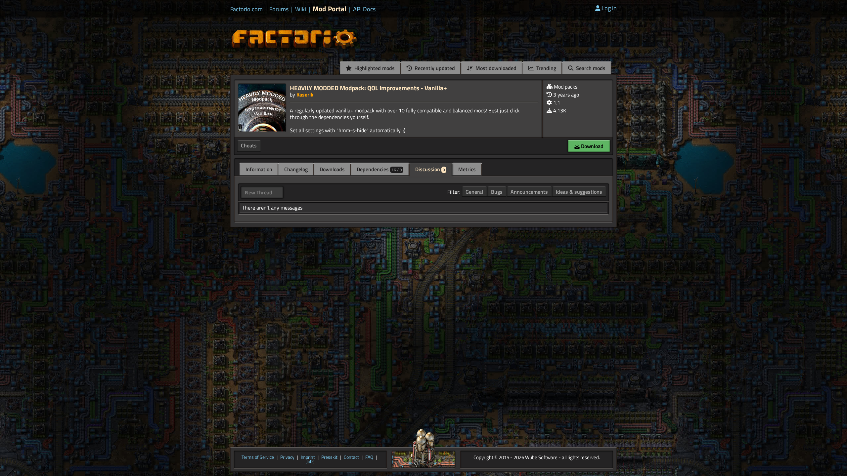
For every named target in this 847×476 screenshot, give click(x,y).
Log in (609, 8)
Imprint (308, 457)
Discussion (430, 169)
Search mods (590, 68)
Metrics (467, 169)
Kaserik (304, 95)
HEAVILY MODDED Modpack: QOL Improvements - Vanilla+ (368, 88)
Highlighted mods (374, 68)
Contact (351, 457)
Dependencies (379, 169)
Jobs (310, 461)
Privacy (287, 457)
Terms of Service (258, 457)
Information (258, 169)
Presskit (329, 457)
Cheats (249, 145)
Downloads (332, 169)
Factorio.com (246, 9)
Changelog (296, 169)
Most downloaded (495, 68)
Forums (279, 9)
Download (591, 146)
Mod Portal (329, 8)
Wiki (300, 9)
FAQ (369, 457)
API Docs (364, 9)
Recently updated (434, 68)
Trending (545, 68)
